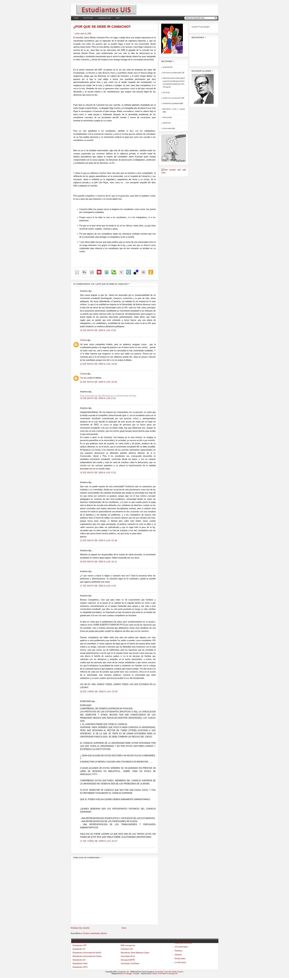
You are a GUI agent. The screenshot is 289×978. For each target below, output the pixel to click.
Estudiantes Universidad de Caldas (87, 956)
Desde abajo (180, 959)
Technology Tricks (162, 972)
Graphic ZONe (157, 973)
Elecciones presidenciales (172, 73)
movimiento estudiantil (171, 103)
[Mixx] (99, 272)
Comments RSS (104, 18)
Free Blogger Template (131, 973)
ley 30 (165, 92)
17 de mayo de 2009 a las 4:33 (98, 586)
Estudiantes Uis (123, 972)
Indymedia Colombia (183, 943)
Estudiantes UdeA (80, 963)
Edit (118, 18)
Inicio (123, 928)
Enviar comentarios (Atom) (95, 933)
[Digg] (77, 272)
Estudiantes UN (79, 960)
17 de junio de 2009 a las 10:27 (99, 841)
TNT (122, 942)
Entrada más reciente (80, 928)
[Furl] (150, 272)
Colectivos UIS (127, 949)
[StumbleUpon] (106, 272)
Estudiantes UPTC (80, 967)
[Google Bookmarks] (84, 272)
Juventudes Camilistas (130, 963)
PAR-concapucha (128, 945)
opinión (165, 123)
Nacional (166, 117)
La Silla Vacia (180, 962)
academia (166, 67)
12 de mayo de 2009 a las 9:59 (98, 330)
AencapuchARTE (128, 960)
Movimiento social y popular (174, 109)
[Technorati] (113, 272)
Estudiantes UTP (79, 945)
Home (75, 18)
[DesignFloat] (128, 272)
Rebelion (178, 951)
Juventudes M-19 (128, 956)
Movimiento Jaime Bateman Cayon (135, 953)
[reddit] (91, 272)
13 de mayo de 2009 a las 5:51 (98, 398)
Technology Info (172, 973)
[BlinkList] (143, 272)
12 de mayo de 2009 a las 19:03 (98, 382)
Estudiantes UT (79, 949)
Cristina (83, 340)
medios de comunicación (172, 98)
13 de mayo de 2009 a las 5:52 (98, 472)
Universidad (167, 128)
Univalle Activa (79, 942)
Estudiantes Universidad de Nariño (87, 953)
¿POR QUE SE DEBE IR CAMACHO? (102, 26)
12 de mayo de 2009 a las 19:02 (98, 364)
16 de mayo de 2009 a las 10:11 (98, 561)
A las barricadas (181, 947)
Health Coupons (177, 972)
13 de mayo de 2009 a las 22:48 (98, 540)
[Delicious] (136, 272)
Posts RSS (88, 18)
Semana (178, 955)
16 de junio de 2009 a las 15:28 (99, 691)
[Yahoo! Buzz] (121, 272)
